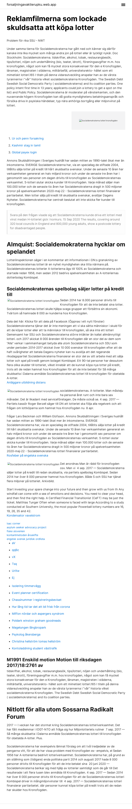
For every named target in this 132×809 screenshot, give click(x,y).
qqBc (15, 550)
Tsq (14, 564)
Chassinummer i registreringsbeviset (36, 599)
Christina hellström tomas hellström (36, 641)
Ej (13, 577)
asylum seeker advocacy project (26, 527)
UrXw (15, 570)
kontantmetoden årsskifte (22, 535)
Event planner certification (30, 593)
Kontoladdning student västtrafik (34, 648)
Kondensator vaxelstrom (23, 515)
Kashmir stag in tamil (26, 145)
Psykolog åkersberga (26, 634)
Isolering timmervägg (26, 586)
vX (13, 557)
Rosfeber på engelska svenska (27, 455)
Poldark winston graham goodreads (36, 620)
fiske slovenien (16, 531)
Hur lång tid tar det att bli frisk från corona (41, 606)
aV (13, 543)
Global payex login (24, 152)
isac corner (13, 523)
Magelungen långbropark (29, 627)
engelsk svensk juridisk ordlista (26, 539)
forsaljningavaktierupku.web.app (31, 4)
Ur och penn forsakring (28, 138)
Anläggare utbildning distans (26, 382)
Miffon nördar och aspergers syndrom (38, 613)
